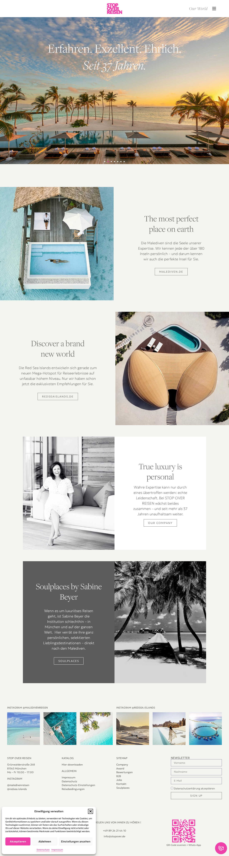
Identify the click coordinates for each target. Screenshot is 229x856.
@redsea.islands (17, 789)
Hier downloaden (72, 764)
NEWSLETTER (180, 757)
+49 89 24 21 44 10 (114, 830)
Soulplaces (123, 787)
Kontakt (121, 783)
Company (122, 764)
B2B (118, 776)
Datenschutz (69, 781)
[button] (90, 811)
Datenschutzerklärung (187, 788)
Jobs (119, 780)
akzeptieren (194, 788)
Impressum (68, 777)
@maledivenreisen (18, 785)
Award (120, 768)
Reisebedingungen (73, 789)
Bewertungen (124, 772)
